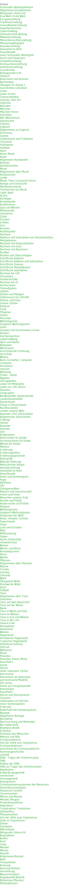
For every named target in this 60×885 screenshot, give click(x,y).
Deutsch (5, 75)
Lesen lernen (8, 93)
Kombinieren (7, 204)
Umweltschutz (8, 542)
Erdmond (5, 706)
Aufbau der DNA (9, 763)
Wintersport (7, 347)
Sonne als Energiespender (15, 685)
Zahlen (4, 291)
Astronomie (7, 673)
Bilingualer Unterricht (13, 13)
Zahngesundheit (9, 488)
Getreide (5, 575)
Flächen (5, 219)
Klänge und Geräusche (13, 183)
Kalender (5, 425)
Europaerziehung (10, 19)
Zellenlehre (7, 811)
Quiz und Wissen (10, 207)
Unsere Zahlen (9, 303)
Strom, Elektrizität (10, 539)
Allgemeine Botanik (11, 856)
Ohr (2, 485)
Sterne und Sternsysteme (15, 694)
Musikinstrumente (10, 186)
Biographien (7, 835)
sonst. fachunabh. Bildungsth (17, 54)
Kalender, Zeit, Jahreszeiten (16, 413)
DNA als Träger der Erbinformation (21, 766)
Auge (3, 479)
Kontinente (6, 629)
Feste (3, 309)
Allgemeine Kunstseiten (14, 159)
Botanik (4, 853)
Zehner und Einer (10, 300)
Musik (3, 168)
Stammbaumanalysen (13, 787)
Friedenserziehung (11, 22)
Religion (5, 306)
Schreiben (6, 114)
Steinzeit (5, 389)
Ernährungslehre (10, 452)
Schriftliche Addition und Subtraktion (21, 261)
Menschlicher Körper (12, 464)
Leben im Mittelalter (12, 383)
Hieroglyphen (8, 380)
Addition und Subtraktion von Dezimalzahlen (26, 237)
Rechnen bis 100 (10, 273)
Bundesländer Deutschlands (16, 395)
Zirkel (3, 216)
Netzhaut (5, 482)
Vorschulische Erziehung (14, 350)
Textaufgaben (8, 288)
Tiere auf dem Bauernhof (15, 602)
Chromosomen (9, 793)
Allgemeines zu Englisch (14, 129)
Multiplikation (8, 240)
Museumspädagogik (12, 43)
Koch (3, 841)
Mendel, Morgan (9, 799)
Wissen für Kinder (10, 443)
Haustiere (6, 599)
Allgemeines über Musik (14, 171)
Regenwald (7, 635)
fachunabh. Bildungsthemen (16, 7)
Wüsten (4, 632)
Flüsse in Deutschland (13, 404)
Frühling (5, 419)
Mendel (4, 847)
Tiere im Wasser (9, 614)
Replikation (7, 769)
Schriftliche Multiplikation (15, 267)
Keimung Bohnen (10, 868)
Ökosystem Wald (10, 581)
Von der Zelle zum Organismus (18, 742)
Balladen (5, 105)
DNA (3, 760)
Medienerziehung (10, 37)
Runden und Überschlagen (16, 255)
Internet (5, 368)
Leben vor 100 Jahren (13, 386)
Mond (3, 652)
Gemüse (5, 572)
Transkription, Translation (15, 808)
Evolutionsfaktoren (11, 745)
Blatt (3, 859)
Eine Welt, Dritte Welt (12, 16)
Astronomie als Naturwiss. (15, 676)
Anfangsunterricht (10, 72)
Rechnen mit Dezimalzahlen (17, 243)
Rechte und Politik (11, 500)
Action (4, 195)
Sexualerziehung (10, 46)
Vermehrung (7, 871)
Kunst (3, 156)
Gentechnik (7, 775)
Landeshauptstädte (11, 398)
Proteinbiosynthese (11, 802)
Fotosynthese (8, 862)
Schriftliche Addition (12, 258)
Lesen (3, 90)
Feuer (3, 524)
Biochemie (6, 718)
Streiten (4, 333)
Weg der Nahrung (10, 461)
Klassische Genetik (11, 790)
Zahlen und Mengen (12, 294)
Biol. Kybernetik (9, 724)
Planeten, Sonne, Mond (13, 658)
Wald (3, 578)
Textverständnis (9, 96)
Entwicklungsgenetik (12, 772)
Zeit (2, 225)
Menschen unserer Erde (14, 497)
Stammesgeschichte (12, 751)
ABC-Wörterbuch (10, 117)
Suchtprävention (9, 336)
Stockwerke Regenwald (14, 638)
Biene (3, 608)
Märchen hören (9, 111)
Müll (2, 530)
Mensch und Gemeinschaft (16, 491)
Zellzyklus (6, 826)
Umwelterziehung (10, 60)
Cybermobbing (9, 31)
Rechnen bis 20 (9, 282)
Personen (5, 318)
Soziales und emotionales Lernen (20, 330)
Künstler (5, 162)
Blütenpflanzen (9, 883)
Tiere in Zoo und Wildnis (14, 617)
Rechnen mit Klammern (14, 249)
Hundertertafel (9, 279)
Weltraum (6, 649)
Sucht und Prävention (12, 57)
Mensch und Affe (10, 736)
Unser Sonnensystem (12, 703)
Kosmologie (7, 688)
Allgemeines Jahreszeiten (15, 416)
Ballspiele (6, 345)
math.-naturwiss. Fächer (14, 670)
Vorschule (6, 353)
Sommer (5, 428)
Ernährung (6, 449)
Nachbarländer (9, 407)
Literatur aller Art (10, 99)
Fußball (4, 590)
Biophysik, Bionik (10, 727)
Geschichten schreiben (13, 87)
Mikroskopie (7, 829)
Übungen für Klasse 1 (12, 84)
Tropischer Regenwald (13, 640)
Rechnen (5, 234)
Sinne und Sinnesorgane (14, 476)
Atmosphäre (7, 626)
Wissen (4, 356)
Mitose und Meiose (11, 796)
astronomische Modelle (14, 679)
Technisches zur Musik (13, 189)
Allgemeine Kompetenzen (15, 10)
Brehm (4, 838)
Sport (3, 150)
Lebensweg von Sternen (14, 700)
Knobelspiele (8, 201)
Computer (6, 362)
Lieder (4, 177)
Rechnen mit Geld (10, 246)
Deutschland (7, 401)
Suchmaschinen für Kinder (15, 440)
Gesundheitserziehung (13, 25)
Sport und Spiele (9, 342)
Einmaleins (6, 276)
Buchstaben (7, 81)
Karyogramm (8, 781)
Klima (3, 554)
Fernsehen (6, 365)
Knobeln (5, 228)
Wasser (4, 545)
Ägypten (5, 377)
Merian (4, 850)
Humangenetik (9, 778)
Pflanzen (5, 560)
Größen (4, 222)
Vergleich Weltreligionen (15, 324)
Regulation (6, 805)
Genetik (4, 754)
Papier (4, 536)
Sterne (4, 667)
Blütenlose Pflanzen (12, 880)
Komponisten (8, 174)
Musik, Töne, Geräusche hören (18, 180)
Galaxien (5, 697)
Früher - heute (8, 374)
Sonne (3, 664)
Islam (3, 327)
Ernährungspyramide (12, 455)
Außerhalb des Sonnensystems (18, 709)
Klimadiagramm (9, 551)
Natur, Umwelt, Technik (14, 518)
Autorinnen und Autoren (14, 78)
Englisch (5, 126)
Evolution (5, 730)
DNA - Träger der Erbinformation (19, 757)
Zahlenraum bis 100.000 (14, 297)
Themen (5, 123)
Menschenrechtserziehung (16, 40)
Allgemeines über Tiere (14, 596)
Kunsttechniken (9, 165)
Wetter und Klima (10, 548)
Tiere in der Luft (9, 620)
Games (4, 135)
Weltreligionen (9, 321)
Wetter (4, 557)
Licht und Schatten (11, 527)
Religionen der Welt (12, 515)
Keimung (5, 865)
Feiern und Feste (10, 494)
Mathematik (7, 210)
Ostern (4, 315)
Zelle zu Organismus (12, 820)
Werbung (5, 371)
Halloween (6, 144)
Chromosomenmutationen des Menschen (24, 784)
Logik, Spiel (6, 192)
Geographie (7, 392)
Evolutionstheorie (10, 739)
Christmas (6, 141)
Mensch (4, 446)
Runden (4, 252)
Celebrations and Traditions (16, 138)
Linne (3, 844)
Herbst (4, 422)
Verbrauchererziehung (13, 63)
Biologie (5, 712)
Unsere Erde (7, 623)
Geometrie (6, 213)
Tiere (3, 593)
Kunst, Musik (7, 153)
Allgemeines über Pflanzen (16, 563)
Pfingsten (5, 312)
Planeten (5, 655)
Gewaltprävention (10, 28)
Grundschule (7, 69)
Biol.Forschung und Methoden (17, 721)
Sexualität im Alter (11, 49)
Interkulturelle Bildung (13, 34)
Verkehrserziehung (11, 66)
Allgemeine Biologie (12, 715)
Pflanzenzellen (9, 814)
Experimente (7, 521)
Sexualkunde (7, 51)
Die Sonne (6, 682)
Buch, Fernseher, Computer (16, 359)
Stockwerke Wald (10, 584)
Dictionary (6, 132)
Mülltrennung (8, 533)
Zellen (4, 823)
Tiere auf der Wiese (11, 605)
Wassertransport (10, 874)
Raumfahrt (6, 661)
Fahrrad (4, 646)
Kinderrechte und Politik (14, 503)
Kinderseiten (7, 434)
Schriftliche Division (11, 264)
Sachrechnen (8, 285)
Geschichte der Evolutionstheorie (19, 748)
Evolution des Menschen (14, 733)
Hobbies (5, 147)
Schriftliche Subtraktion (14, 270)
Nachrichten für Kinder (13, 437)
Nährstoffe (6, 458)
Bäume (4, 566)
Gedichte (5, 102)
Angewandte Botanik (12, 877)
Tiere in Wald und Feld (13, 611)
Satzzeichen (7, 120)
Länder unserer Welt (12, 410)
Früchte (4, 569)
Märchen (5, 108)
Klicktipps (5, 198)
